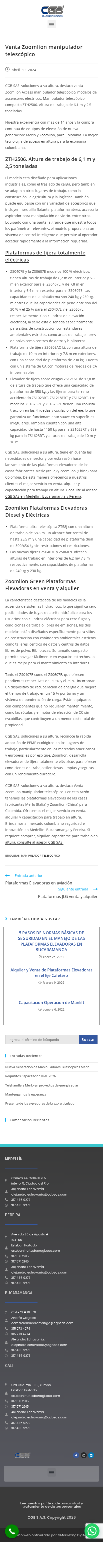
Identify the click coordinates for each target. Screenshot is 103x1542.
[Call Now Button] (12, 1531)
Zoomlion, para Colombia (60, 135)
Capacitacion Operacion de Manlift (51, 1002)
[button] (52, 24)
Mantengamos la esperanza (25, 1094)
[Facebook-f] (76, 1455)
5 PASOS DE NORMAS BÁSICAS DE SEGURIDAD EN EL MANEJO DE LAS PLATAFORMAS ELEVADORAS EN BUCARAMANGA (51, 941)
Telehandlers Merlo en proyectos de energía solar (41, 1085)
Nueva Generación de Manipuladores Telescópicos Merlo (47, 1067)
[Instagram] (84, 1455)
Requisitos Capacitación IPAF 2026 (30, 1076)
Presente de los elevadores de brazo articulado (39, 1103)
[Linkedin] (91, 1455)
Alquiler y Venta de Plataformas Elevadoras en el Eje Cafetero (51, 972)
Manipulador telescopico (40, 855)
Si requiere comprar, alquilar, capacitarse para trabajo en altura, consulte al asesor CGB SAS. (51, 836)
